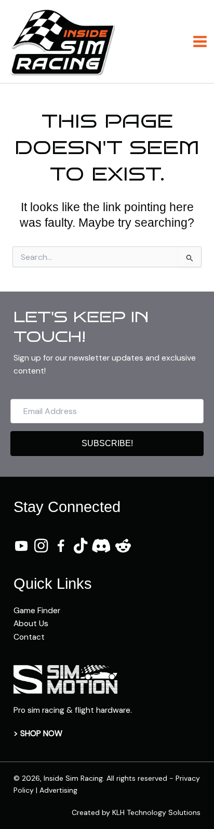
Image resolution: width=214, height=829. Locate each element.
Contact (29, 637)
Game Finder (37, 610)
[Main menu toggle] (200, 41)
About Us (31, 623)
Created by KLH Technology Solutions (136, 812)
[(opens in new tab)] (65, 678)
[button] (107, 443)
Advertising (58, 790)
